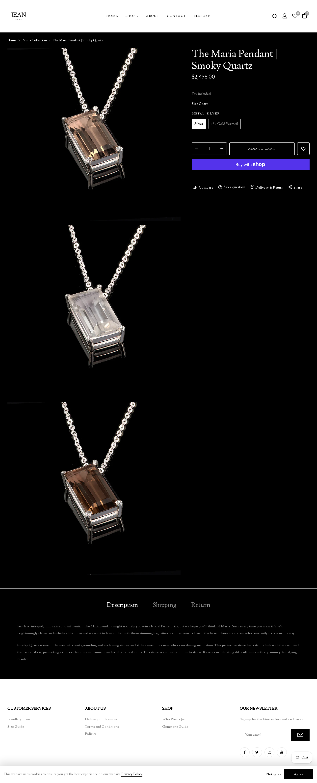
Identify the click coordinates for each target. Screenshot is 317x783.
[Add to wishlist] (303, 148)
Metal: (206, 113)
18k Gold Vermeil (224, 124)
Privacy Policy (131, 774)
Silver (198, 124)
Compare (206, 187)
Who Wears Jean (174, 719)
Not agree (273, 774)
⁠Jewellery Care (18, 719)
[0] (294, 16)
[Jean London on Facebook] (245, 752)
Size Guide (15, 727)
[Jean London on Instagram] (269, 752)
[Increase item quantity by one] (222, 149)
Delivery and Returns (101, 719)
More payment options (251, 176)
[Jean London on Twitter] (257, 752)
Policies (91, 734)
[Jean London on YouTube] (282, 752)
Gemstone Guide (175, 727)
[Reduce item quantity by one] (196, 149)
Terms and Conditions (102, 727)
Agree (298, 774)
